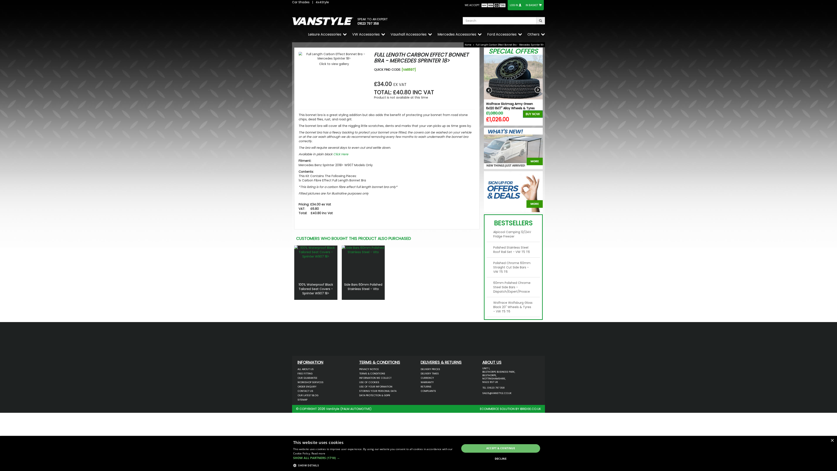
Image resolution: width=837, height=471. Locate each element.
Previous (489, 90)
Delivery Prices (430, 369)
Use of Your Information (375, 386)
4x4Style (322, 2)
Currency (427, 378)
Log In (514, 5)
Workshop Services (310, 382)
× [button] (832, 440)
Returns (426, 386)
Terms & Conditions (372, 373)
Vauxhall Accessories (409, 34)
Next (538, 90)
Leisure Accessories (324, 34)
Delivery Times (430, 373)
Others (533, 34)
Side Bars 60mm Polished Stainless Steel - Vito (363, 286)
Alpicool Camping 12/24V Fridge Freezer (512, 234)
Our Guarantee (307, 378)
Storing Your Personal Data (377, 391)
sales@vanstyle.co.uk (497, 393)
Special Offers (513, 51)
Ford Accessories (502, 34)
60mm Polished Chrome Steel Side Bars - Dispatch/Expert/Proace (512, 287)
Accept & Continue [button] (500, 448)
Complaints (428, 391)
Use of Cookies (369, 382)
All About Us (306, 369)
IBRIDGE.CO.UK (530, 409)
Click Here (340, 154)
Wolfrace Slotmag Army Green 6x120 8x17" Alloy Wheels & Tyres (510, 106)
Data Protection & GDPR (374, 395)
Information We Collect (375, 378)
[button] (374, 458)
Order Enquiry (307, 386)
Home (468, 44)
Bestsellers (513, 223)
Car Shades (301, 2)
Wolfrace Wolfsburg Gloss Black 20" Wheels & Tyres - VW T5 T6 (512, 307)
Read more (318, 453)
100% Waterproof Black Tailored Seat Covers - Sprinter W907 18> (316, 288)
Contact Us (305, 391)
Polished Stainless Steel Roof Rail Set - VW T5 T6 (511, 249)
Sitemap (302, 399)
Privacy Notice (369, 369)
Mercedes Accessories (456, 34)
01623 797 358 (368, 23)
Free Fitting (305, 373)
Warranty (427, 382)
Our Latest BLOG (308, 395)
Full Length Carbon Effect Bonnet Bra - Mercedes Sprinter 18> (510, 44)
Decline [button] (501, 459)
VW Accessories (366, 34)
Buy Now (533, 114)
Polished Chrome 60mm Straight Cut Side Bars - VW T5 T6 (512, 267)
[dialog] (418, 453)
